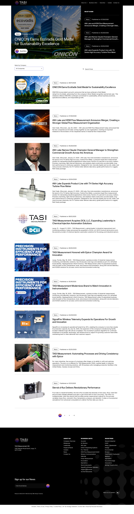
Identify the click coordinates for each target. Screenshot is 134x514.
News (65, 452)
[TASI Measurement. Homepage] (21, 3)
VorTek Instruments (86, 471)
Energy (107, 447)
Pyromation (84, 460)
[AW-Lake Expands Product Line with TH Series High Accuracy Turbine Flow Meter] (67, 190)
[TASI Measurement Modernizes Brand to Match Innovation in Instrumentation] (67, 291)
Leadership (67, 445)
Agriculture (108, 458)
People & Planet (68, 447)
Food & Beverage (110, 460)
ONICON (83, 456)
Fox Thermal (84, 450)
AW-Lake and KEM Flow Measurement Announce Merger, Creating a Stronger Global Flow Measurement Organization (101, 25)
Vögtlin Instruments (86, 469)
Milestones (67, 443)
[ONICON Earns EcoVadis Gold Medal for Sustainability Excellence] (67, 90)
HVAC (106, 443)
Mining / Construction (111, 465)
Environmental (109, 450)
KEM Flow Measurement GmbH (90, 452)
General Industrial (110, 441)
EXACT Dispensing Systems (89, 447)
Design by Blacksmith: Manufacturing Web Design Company (29, 493)
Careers (66, 450)
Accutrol (83, 441)
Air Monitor (84, 443)
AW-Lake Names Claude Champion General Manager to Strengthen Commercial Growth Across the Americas (101, 39)
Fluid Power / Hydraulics (112, 454)
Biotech (107, 452)
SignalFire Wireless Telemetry (89, 467)
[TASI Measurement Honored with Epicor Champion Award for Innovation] (67, 257)
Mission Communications (88, 454)
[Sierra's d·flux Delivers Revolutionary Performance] (67, 391)
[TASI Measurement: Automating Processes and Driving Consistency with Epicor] (67, 358)
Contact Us (67, 454)
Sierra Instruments (86, 465)
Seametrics (84, 463)
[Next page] (74, 415)
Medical (107, 456)
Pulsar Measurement (87, 458)
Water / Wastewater (110, 445)
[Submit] (48, 486)
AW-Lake (83, 445)
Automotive (108, 463)
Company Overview (69, 441)
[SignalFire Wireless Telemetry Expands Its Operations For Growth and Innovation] (67, 324)
